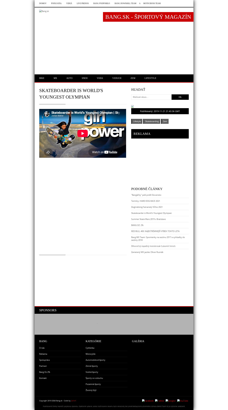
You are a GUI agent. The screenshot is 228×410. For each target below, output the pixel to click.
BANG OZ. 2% (137, 225)
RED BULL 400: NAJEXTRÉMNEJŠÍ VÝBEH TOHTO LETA (155, 231)
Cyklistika (90, 347)
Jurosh (73, 400)
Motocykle (90, 354)
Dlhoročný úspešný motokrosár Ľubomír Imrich (153, 246)
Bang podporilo (101, 3)
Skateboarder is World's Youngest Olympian (151, 213)
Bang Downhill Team (125, 3)
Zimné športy (92, 366)
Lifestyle (137, 121)
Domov (43, 3)
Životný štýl (91, 390)
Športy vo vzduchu (94, 378)
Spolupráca (44, 360)
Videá (69, 3)
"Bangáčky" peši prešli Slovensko (146, 195)
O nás (42, 347)
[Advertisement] (114, 49)
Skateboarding (152, 121)
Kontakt (43, 378)
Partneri (43, 366)
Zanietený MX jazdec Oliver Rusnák (147, 252)
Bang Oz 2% (44, 372)
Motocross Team (152, 3)
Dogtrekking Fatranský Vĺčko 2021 (147, 207)
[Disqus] (83, 209)
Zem (165, 121)
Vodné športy (92, 372)
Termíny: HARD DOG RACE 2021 (145, 201)
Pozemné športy (93, 384)
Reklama (43, 354)
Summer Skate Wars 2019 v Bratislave (148, 219)
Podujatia (56, 3)
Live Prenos (83, 3)
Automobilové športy (95, 360)
